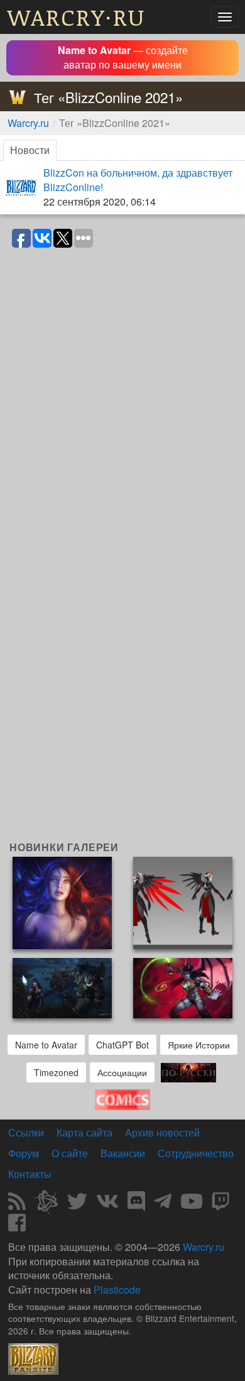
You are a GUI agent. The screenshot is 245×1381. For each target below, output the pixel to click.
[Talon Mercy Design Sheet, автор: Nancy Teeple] (182, 901)
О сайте (70, 1153)
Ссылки (26, 1132)
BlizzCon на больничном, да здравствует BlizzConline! (137, 179)
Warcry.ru (28, 123)
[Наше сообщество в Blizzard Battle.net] (51, 1204)
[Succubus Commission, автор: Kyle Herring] (182, 987)
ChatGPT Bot (122, 1044)
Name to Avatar (46, 1044)
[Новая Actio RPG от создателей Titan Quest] (188, 1071)
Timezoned (56, 1072)
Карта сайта (84, 1132)
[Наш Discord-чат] (136, 1204)
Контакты (30, 1174)
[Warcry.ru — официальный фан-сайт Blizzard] (33, 1357)
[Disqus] (122, 413)
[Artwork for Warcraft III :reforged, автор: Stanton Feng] (62, 987)
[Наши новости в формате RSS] (17, 1204)
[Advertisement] (122, 706)
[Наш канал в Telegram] (163, 1204)
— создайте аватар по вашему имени (123, 57)
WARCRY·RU (76, 17)
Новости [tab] (30, 150)
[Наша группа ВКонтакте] (107, 1204)
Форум (23, 1153)
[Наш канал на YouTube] (191, 1204)
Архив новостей (162, 1132)
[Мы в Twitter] (77, 1204)
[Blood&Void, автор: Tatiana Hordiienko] (62, 901)
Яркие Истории (199, 1044)
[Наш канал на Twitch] (220, 1204)
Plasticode (117, 1289)
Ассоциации (122, 1072)
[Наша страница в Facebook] (17, 1226)
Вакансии (123, 1153)
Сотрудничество (196, 1153)
